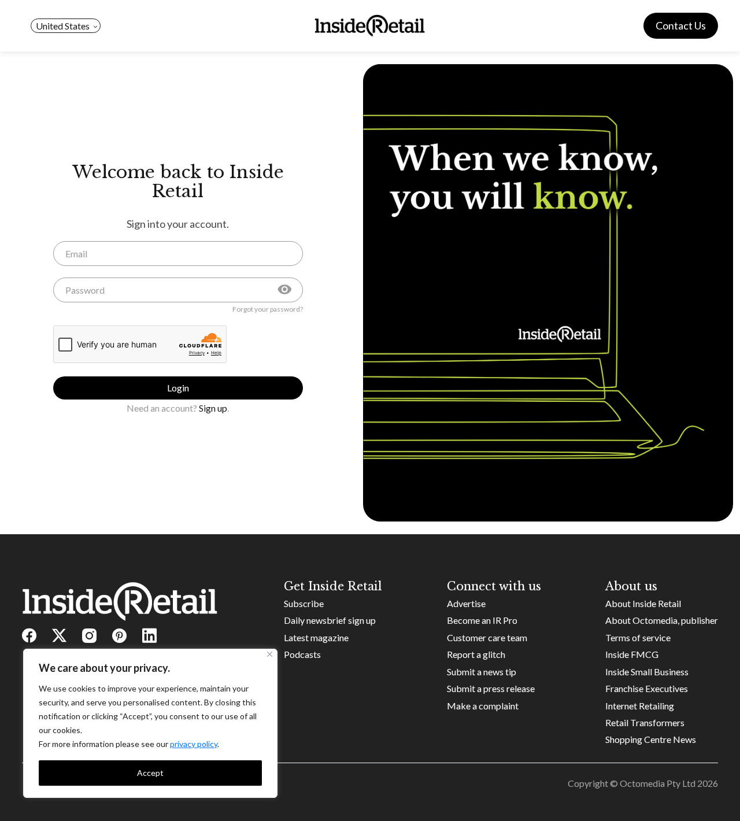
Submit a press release (491, 688)
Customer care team (487, 637)
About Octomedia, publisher (661, 620)
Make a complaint (483, 705)
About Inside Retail (643, 603)
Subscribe (304, 603)
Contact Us (681, 25)
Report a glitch (476, 654)
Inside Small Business (647, 671)
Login (178, 387)
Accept (150, 773)
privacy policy (193, 744)
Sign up (213, 407)
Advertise (466, 603)
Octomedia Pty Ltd (657, 783)
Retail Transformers (644, 722)
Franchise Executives (646, 688)
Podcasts (302, 654)
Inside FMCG (631, 654)
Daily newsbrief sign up (330, 620)
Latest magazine (316, 637)
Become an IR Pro (482, 620)
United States (63, 25)
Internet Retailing (639, 705)
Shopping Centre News (650, 739)
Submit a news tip (481, 671)
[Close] (269, 654)
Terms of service (638, 637)
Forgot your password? (267, 309)
